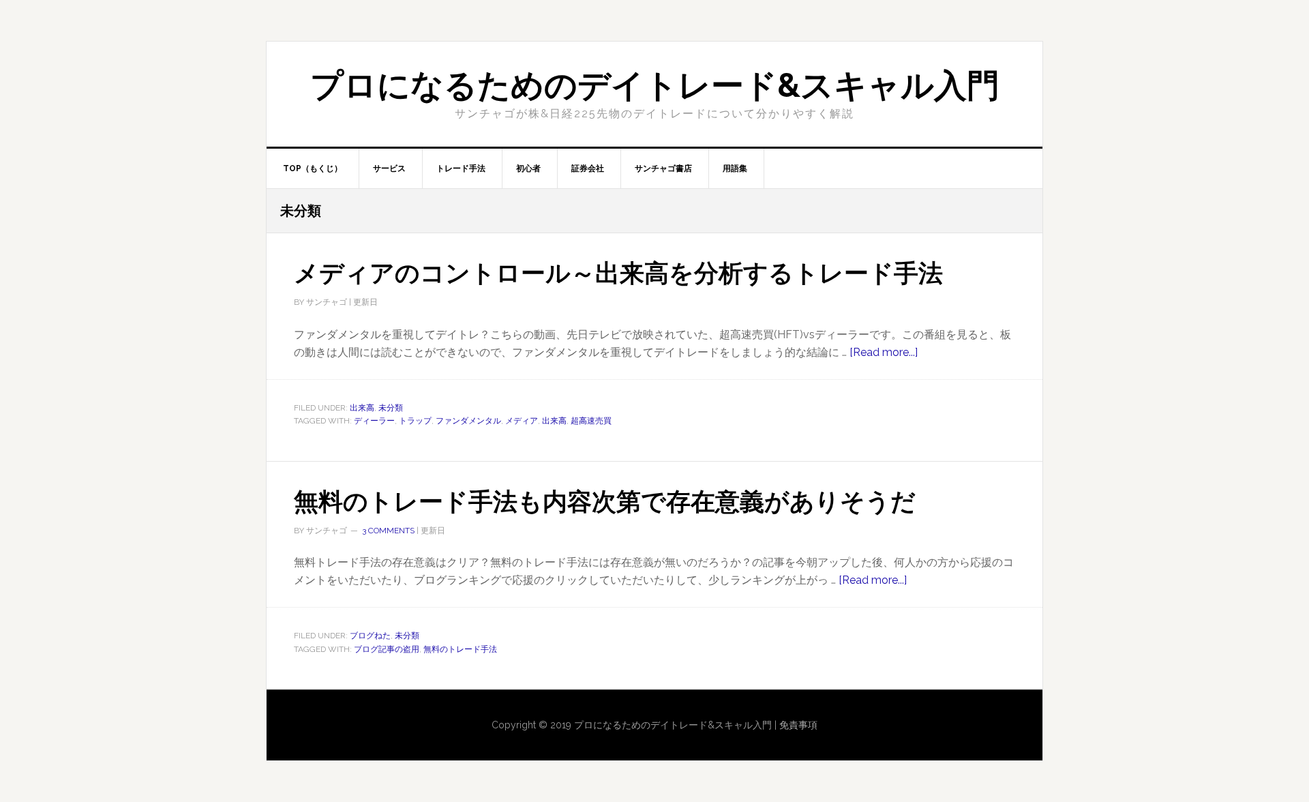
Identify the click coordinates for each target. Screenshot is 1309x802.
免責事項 (798, 724)
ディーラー (374, 421)
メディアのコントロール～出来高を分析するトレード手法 (618, 272)
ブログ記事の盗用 (386, 649)
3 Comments (388, 530)
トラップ (415, 421)
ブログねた (370, 635)
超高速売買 (591, 421)
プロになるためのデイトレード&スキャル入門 (654, 85)
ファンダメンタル (468, 421)
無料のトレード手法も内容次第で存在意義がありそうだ (605, 501)
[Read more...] (883, 352)
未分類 (390, 408)
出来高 (362, 408)
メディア (521, 421)
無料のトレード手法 (460, 649)
